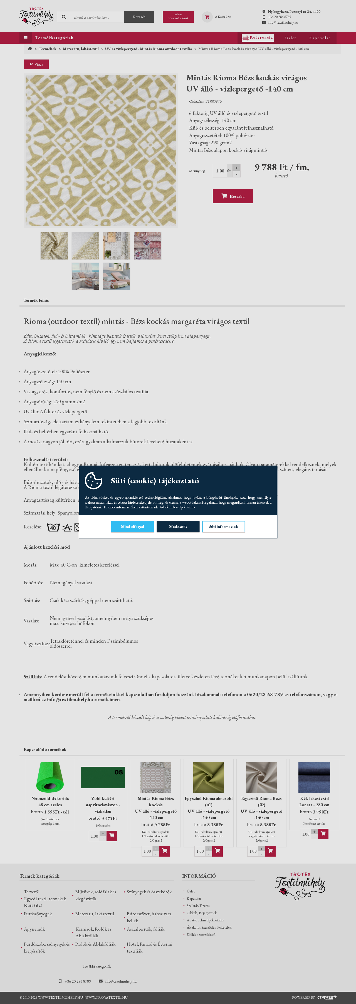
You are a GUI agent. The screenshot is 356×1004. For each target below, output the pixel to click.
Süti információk (223, 526)
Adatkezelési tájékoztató (177, 507)
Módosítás (178, 526)
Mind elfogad (132, 526)
